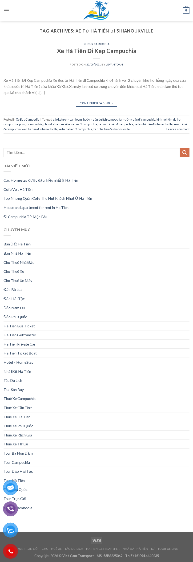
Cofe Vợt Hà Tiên (18, 189)
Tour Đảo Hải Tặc (18, 471)
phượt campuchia (30, 124)
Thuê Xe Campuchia (20, 398)
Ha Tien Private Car (20, 344)
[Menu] (6, 10)
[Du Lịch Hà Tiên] (96, 10)
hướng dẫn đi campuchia (139, 119)
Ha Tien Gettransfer (20, 335)
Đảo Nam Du (14, 307)
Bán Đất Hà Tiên (17, 244)
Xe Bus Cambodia (96, 43)
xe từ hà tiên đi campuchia (75, 129)
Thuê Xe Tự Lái (16, 444)
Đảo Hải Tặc (14, 298)
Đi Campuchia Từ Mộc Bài (25, 216)
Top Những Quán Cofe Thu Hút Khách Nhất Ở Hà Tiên (48, 198)
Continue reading (96, 103)
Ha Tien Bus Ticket (19, 326)
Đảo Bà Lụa (13, 289)
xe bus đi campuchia (84, 124)
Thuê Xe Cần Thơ (18, 407)
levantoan (114, 64)
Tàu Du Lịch (13, 380)
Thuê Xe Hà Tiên (17, 417)
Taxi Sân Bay (14, 389)
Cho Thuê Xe (14, 271)
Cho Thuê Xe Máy (18, 280)
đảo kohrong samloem (67, 119)
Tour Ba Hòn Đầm (18, 453)
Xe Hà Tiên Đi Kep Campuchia (96, 50)
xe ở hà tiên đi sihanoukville (39, 129)
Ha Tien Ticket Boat (20, 353)
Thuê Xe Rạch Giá (18, 435)
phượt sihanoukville (57, 124)
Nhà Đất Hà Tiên (17, 371)
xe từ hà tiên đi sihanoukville (111, 129)
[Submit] (184, 152)
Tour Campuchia (17, 462)
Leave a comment (177, 129)
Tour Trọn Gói (27, 548)
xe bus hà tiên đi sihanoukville (153, 124)
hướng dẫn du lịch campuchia (102, 119)
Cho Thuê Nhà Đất (19, 262)
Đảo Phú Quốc (15, 316)
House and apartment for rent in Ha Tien (36, 207)
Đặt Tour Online (164, 548)
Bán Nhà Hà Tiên (17, 253)
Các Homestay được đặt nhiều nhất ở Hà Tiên (41, 180)
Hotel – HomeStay (18, 362)
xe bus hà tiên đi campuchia (115, 124)
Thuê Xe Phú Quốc (18, 426)
